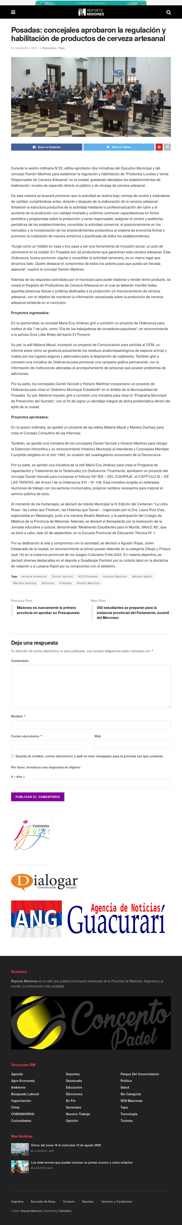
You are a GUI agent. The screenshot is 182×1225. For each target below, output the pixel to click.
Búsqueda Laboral (25, 1094)
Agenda (17, 1074)
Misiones (48, 583)
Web (97, 736)
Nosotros (88, 1201)
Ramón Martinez (88, 583)
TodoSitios (65, 1211)
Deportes (73, 1074)
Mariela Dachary (25, 583)
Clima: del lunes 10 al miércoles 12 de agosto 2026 (66, 1145)
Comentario (20, 660)
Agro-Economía (23, 1080)
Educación (74, 1087)
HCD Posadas (88, 576)
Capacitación (21, 1100)
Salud (125, 1087)
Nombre (18, 716)
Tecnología (129, 1114)
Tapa (61, 48)
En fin (71, 1100)
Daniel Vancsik (62, 576)
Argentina (17, 1201)
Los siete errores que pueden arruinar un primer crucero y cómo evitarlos (82, 1162)
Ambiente (18, 1087)
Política (126, 1080)
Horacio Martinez (115, 576)
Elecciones (74, 1094)
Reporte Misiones (31, 1211)
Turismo (127, 1120)
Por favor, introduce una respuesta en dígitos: (46, 767)
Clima (15, 1107)
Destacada (74, 1080)
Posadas (65, 583)
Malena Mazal (142, 576)
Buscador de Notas (43, 1201)
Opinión (72, 1120)
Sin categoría (131, 1094)
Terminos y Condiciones (116, 1201)
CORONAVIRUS (22, 1114)
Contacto (69, 1201)
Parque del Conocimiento (140, 1074)
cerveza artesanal (34, 576)
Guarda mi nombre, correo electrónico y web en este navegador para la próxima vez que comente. (90, 756)
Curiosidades (21, 1120)
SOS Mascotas (131, 1100)
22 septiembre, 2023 (24, 48)
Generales (49, 48)
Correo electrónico (26, 736)
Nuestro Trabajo (78, 1114)
